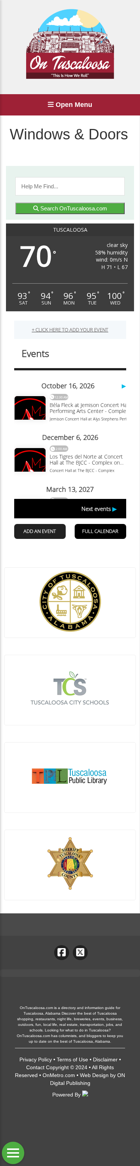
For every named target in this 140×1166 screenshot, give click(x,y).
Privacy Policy (35, 1059)
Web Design (94, 1075)
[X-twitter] (80, 952)
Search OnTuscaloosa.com (73, 208)
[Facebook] (61, 952)
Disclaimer (105, 1059)
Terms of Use (72, 1059)
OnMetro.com (59, 1075)
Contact (35, 1067)
